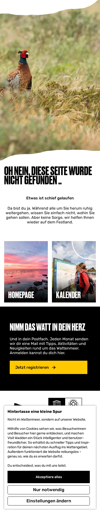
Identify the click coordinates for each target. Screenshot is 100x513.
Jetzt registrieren (32, 367)
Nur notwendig (48, 489)
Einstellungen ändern (48, 501)
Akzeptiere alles (49, 477)
